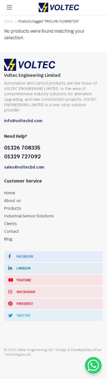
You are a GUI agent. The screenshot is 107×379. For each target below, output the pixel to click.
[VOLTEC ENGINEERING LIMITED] (59, 7)
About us (12, 200)
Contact (11, 231)
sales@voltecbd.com (24, 167)
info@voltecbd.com (23, 120)
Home (8, 21)
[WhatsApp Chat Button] (93, 365)
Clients (10, 223)
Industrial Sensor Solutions (29, 216)
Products (12, 208)
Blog (8, 239)
